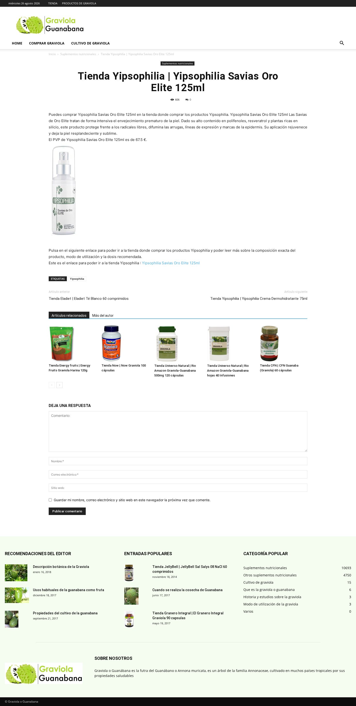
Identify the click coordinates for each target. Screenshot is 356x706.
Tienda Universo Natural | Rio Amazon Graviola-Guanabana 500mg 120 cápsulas (175, 370)
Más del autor (103, 315)
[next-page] (59, 385)
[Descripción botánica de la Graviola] (16, 572)
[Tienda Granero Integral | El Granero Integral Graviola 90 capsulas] (129, 619)
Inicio (52, 54)
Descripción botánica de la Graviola (61, 567)
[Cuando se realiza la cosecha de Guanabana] (131, 596)
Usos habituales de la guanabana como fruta (68, 590)
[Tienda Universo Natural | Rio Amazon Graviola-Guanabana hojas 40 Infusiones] (231, 343)
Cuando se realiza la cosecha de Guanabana (187, 590)
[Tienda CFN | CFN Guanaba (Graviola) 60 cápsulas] (283, 343)
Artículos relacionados (69, 315)
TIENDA (52, 3)
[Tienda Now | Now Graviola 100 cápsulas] (125, 343)
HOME (17, 43)
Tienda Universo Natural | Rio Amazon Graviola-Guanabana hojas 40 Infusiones (228, 370)
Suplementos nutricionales (78, 54)
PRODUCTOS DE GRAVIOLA (79, 3)
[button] (342, 43)
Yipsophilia (77, 278)
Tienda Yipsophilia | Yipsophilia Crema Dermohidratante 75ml (258, 298)
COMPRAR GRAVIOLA (46, 43)
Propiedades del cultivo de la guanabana (65, 613)
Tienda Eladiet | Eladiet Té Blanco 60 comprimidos (89, 298)
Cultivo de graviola (90, 43)
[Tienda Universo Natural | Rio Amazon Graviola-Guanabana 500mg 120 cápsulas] (178, 343)
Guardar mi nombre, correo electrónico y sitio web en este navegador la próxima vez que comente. (132, 500)
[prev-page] (52, 385)
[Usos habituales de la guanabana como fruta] (17, 595)
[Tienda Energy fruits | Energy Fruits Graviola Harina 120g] (72, 343)
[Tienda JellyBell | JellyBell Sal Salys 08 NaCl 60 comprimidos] (129, 572)
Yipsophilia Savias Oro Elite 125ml (171, 263)
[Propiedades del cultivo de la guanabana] (11, 619)
